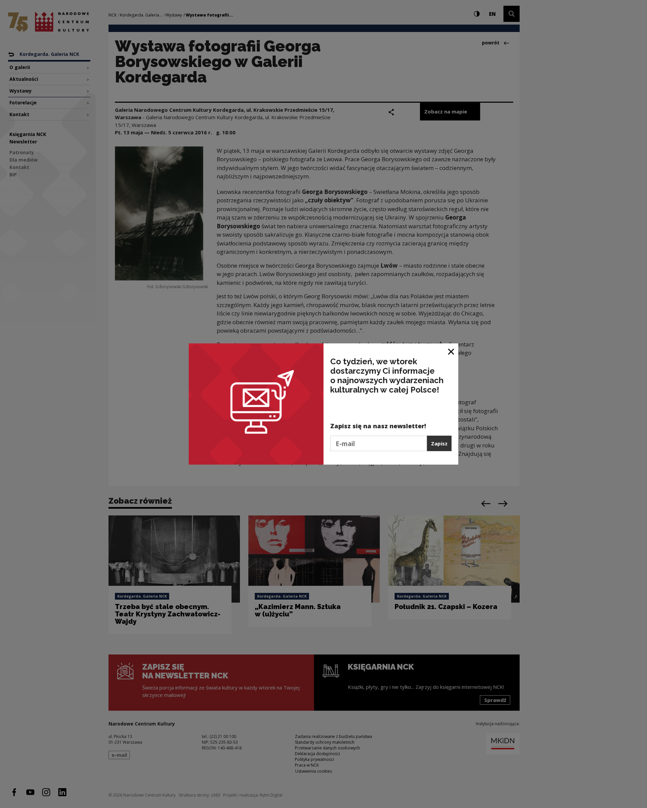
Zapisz (439, 443)
